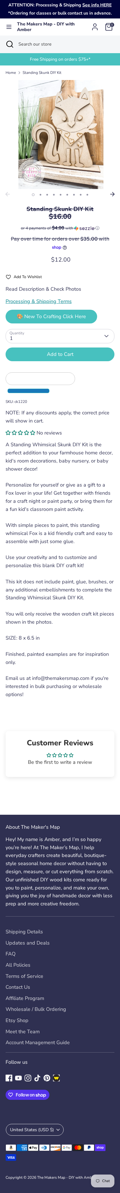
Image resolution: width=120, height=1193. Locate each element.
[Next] (112, 194)
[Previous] (7, 194)
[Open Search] (9, 44)
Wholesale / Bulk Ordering (36, 1009)
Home (11, 72)
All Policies (18, 965)
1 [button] (33, 194)
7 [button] (74, 195)
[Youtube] (18, 1078)
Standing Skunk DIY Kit (42, 72)
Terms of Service (24, 976)
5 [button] (60, 195)
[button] (60, 228)
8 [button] (80, 195)
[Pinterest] (47, 1078)
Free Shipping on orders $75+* (60, 59)
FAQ (11, 953)
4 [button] (54, 195)
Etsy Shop (17, 1020)
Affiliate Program (25, 998)
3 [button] (47, 195)
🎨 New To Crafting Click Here (51, 316)
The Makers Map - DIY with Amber (46, 27)
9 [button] (87, 195)
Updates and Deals (28, 943)
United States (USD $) (32, 1130)
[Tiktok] (37, 1078)
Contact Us (18, 987)
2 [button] (40, 195)
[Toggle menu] (8, 27)
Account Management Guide (38, 1042)
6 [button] (67, 195)
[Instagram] (28, 1078)
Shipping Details (24, 931)
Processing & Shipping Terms (39, 301)
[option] (60, 59)
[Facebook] (9, 1078)
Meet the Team (23, 1031)
